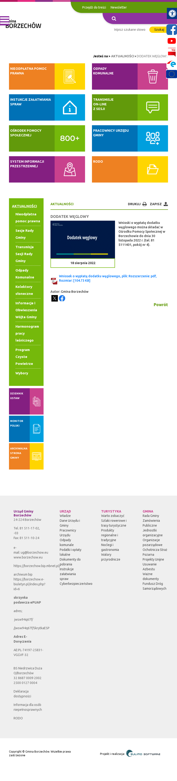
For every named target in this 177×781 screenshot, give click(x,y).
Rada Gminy (151, 516)
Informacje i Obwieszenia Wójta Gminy (26, 310)
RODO (18, 718)
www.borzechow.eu (28, 557)
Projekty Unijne (153, 559)
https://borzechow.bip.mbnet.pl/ (37, 566)
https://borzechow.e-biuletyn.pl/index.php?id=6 (29, 584)
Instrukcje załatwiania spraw (68, 574)
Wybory (21, 373)
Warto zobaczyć (112, 516)
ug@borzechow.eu (34, 552)
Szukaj (159, 29)
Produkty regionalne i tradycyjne (109, 535)
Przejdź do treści (94, 7)
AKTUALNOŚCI (122, 56)
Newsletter (119, 7)
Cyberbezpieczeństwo (76, 584)
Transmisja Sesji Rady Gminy (24, 254)
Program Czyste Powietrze (24, 357)
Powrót (161, 304)
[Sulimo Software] (143, 753)
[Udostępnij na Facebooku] (62, 298)
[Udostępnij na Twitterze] (54, 298)
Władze (65, 516)
